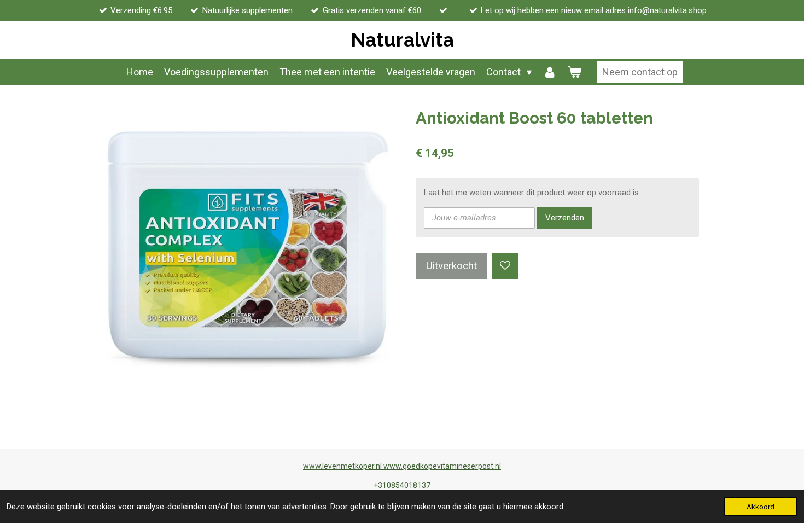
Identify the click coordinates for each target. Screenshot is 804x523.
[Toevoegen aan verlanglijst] (505, 266)
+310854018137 (402, 485)
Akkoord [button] (760, 506)
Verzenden (564, 218)
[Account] (549, 72)
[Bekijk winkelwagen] (574, 72)
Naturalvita (402, 39)
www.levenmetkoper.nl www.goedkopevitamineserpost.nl (402, 466)
